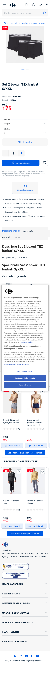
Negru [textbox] (7, 123)
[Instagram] (15, 656)
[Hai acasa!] (5, 23)
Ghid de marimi (25, 142)
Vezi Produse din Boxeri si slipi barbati (25, 452)
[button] (47, 5)
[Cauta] (44, 12)
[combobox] (25, 123)
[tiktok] (21, 656)
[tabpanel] (25, 44)
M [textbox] (5, 132)
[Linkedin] (26, 656)
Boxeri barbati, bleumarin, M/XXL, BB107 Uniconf (34, 422)
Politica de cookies (26, 342)
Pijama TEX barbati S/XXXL (11, 501)
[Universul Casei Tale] (12, 5)
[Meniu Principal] (4, 5)
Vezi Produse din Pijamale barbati (25, 533)
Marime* (7, 129)
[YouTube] (37, 656)
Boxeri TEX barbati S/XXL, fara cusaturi (11, 421)
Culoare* (7, 119)
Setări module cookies (25, 371)
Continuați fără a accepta (25, 378)
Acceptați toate (25, 385)
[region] (25, 338)
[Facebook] (31, 656)
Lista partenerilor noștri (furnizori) (16, 364)
